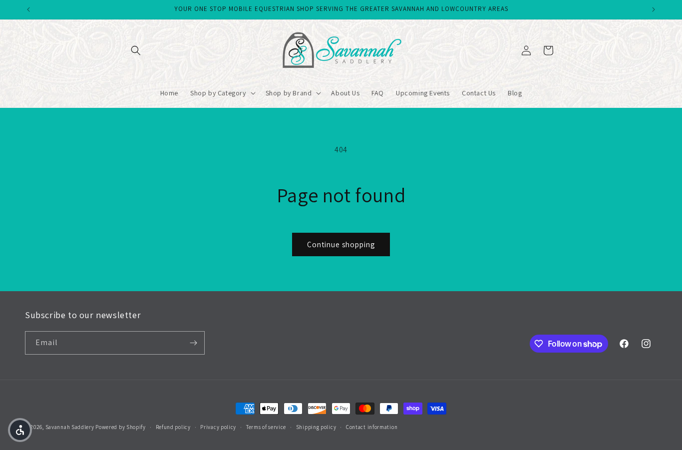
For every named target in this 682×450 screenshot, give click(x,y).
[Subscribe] (193, 343)
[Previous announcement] (28, 9)
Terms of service (266, 427)
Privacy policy (218, 427)
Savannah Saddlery (69, 427)
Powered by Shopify (120, 427)
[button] (136, 50)
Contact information (371, 427)
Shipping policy (316, 427)
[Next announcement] (654, 9)
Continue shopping (341, 244)
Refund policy (173, 427)
